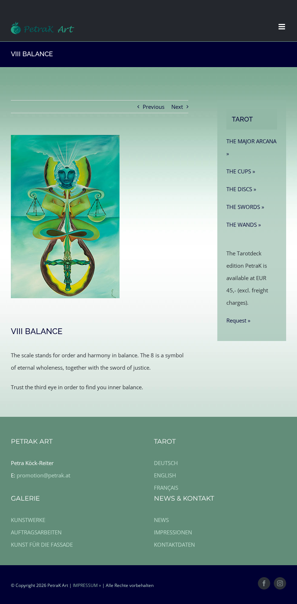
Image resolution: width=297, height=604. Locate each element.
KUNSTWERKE (28, 519)
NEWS (161, 519)
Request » (238, 320)
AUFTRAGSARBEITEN (36, 532)
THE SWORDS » (245, 206)
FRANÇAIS (166, 487)
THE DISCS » (241, 189)
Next (177, 106)
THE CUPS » (240, 171)
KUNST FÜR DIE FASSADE (42, 544)
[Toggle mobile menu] (282, 26)
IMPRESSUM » (87, 585)
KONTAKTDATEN (174, 544)
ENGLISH (165, 475)
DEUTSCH (166, 463)
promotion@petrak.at (43, 475)
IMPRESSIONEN (173, 532)
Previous (153, 106)
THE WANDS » (243, 224)
